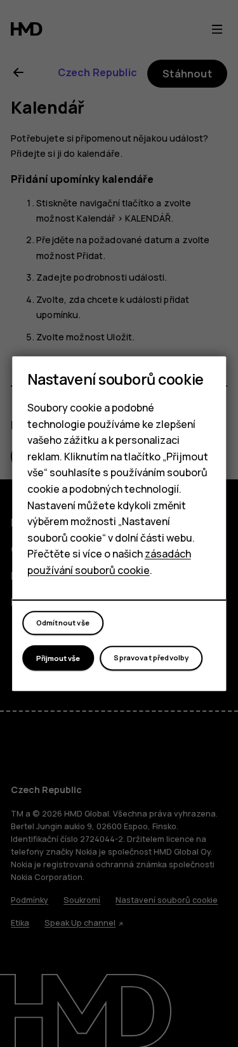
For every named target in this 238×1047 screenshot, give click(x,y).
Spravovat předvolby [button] (151, 657)
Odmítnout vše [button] (62, 622)
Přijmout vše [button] (58, 658)
